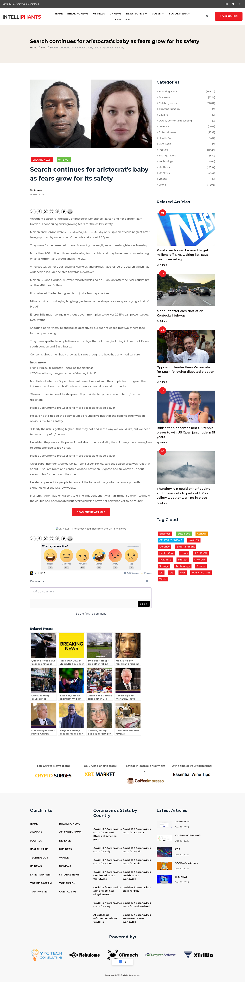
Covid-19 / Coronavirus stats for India (20, 4)
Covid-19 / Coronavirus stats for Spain (136, 850)
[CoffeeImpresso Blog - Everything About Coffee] (145, 780)
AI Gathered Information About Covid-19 (105, 918)
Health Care (165, 138)
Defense (163, 126)
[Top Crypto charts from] (99, 774)
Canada (201, 533)
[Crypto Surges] (53, 775)
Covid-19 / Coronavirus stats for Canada (136, 831)
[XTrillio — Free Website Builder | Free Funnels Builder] (198, 954)
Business (164, 97)
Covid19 (163, 114)
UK (161, 572)
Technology (165, 161)
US (171, 572)
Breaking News (77, 13)
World (162, 184)
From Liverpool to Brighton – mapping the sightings (61, 367)
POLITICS (165, 559)
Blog (43, 47)
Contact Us (67, 891)
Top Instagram (41, 883)
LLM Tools (164, 143)
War (182, 572)
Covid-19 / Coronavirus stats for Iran (136, 889)
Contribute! (229, 16)
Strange (164, 566)
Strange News (167, 155)
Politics (163, 149)
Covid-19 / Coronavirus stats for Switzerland (136, 904)
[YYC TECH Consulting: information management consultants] (46, 954)
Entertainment (167, 132)
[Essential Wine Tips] (192, 774)
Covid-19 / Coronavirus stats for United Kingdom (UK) (107, 891)
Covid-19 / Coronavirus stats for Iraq (107, 904)
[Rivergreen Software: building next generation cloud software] (160, 954)
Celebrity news (167, 103)
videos (162, 178)
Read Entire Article (91, 512)
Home (59, 13)
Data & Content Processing (175, 120)
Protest (182, 559)
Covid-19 (121, 19)
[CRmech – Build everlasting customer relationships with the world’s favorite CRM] (122, 954)
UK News (116, 13)
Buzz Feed (184, 533)
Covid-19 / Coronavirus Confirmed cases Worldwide (107, 875)
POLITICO (201, 553)
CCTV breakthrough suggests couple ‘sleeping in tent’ (63, 373)
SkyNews (200, 559)
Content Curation (169, 109)
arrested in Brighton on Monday (83, 232)
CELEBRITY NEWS (170, 540)
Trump (201, 566)
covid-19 (194, 540)
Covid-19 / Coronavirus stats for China (107, 862)
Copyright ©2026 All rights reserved (122, 975)
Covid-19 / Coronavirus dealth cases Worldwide (136, 875)
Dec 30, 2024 (182, 827)
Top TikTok (67, 883)
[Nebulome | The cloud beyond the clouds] (84, 954)
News (184, 553)
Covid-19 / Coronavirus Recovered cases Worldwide (136, 918)
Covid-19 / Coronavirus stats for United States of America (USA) (107, 834)
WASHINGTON (201, 572)
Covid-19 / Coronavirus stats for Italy (107, 850)
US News (99, 13)
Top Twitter (39, 891)
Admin (38, 190)
